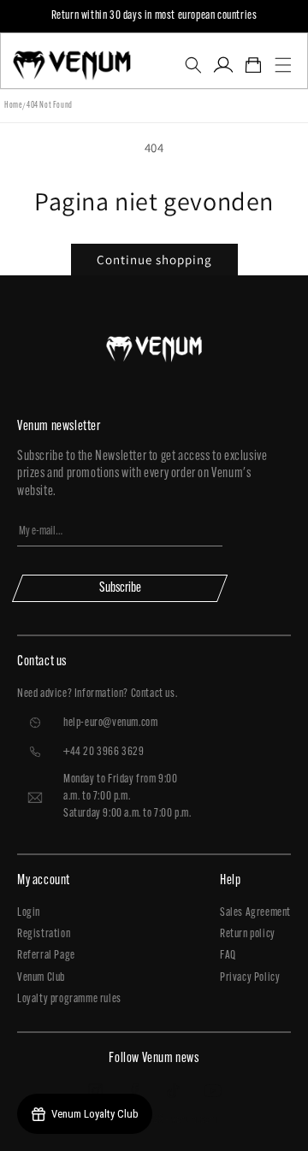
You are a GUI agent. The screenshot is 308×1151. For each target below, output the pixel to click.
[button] (193, 65)
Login (28, 912)
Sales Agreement (255, 912)
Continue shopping (154, 259)
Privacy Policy (250, 977)
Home (13, 105)
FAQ (228, 955)
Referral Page (46, 955)
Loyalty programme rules (69, 999)
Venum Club (41, 977)
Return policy (247, 934)
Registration (43, 934)
